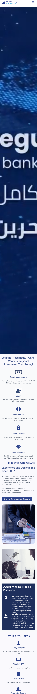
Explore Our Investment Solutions (17, 499)
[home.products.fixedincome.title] (18, 428)
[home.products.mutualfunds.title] (18, 447)
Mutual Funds (18, 452)
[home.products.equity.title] (18, 391)
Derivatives (18, 415)
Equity (18, 396)
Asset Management (18, 377)
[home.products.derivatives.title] (18, 409)
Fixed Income (19, 433)
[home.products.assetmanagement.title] (18, 372)
